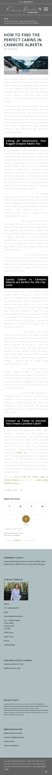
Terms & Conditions (11, 745)
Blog (6, 18)
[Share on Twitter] (20, 506)
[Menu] (44, 9)
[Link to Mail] (46, 772)
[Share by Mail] (42, 506)
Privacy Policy (9, 741)
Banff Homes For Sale (12, 668)
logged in (17, 540)
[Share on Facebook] (9, 506)
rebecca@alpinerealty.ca (13, 616)
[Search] (38, 9)
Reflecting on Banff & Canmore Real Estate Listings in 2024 (21, 708)
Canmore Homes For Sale (13, 664)
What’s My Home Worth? (13, 733)
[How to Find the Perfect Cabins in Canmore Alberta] (26, 65)
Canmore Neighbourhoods (14, 737)
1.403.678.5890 (9, 645)
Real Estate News (10, 49)
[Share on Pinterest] (31, 506)
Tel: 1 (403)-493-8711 (26, 2)
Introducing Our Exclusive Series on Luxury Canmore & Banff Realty (24, 704)
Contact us (21, 452)
